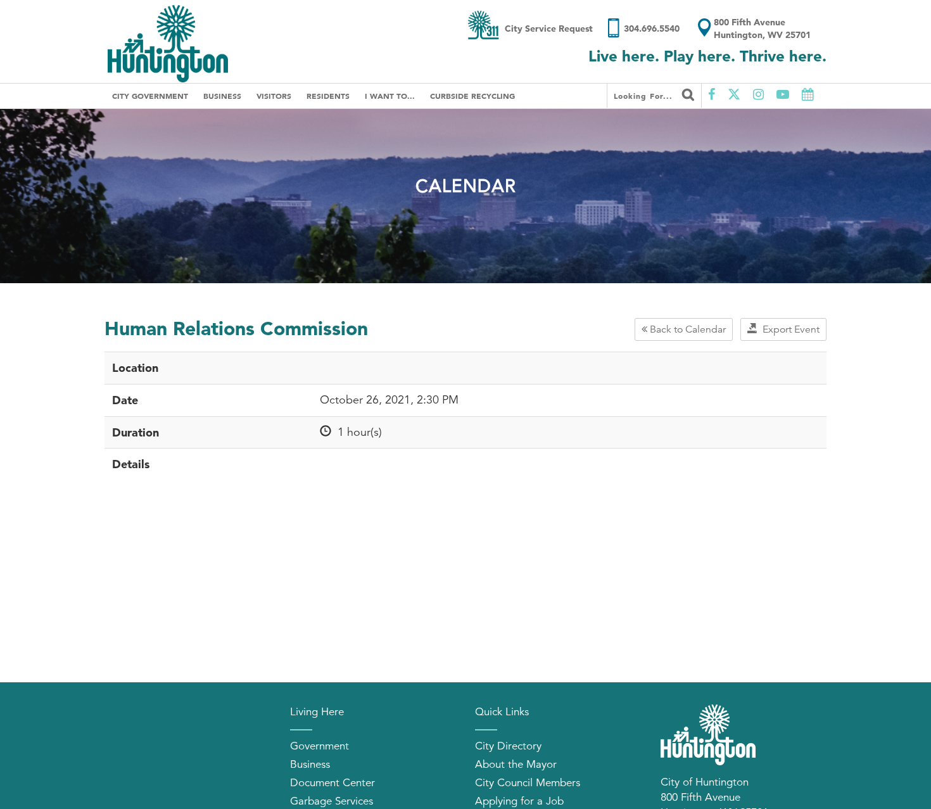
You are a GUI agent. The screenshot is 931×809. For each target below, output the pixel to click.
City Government (150, 96)
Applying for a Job (519, 801)
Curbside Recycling (472, 96)
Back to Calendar (686, 329)
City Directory (508, 746)
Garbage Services (331, 801)
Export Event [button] (788, 329)
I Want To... (390, 96)
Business (222, 96)
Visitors (273, 96)
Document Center (332, 782)
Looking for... (645, 96)
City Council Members (527, 782)
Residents (328, 96)
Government (319, 746)
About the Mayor (516, 764)
